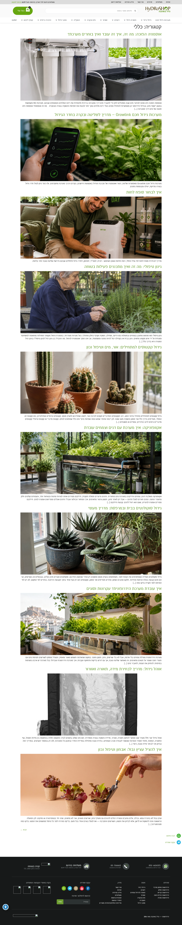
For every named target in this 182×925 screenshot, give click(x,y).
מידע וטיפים (129, 2)
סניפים (149, 2)
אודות (168, 2)
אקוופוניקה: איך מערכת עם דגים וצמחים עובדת (123, 427)
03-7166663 (116, 865)
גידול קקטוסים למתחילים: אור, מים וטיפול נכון (124, 347)
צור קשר (140, 2)
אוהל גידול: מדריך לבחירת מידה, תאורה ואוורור (123, 669)
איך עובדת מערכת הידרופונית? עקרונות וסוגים (124, 588)
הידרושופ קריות (163, 893)
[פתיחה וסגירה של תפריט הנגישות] (6, 907)
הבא (23, 830)
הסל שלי (21, 11)
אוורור (143, 895)
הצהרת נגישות (116, 898)
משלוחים (159, 2)
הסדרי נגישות (116, 900)
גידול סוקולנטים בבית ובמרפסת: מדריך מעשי (125, 508)
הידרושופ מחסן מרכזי (161, 887)
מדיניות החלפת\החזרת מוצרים (110, 903)
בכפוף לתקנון (16, 2)
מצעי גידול (141, 903)
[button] (146, 20)
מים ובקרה (141, 898)
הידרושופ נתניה (163, 898)
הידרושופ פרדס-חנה (161, 895)
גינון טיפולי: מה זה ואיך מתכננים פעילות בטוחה (123, 266)
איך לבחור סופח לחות (144, 192)
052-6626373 (154, 865)
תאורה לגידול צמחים (137, 893)
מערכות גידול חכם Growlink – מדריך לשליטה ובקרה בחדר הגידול (108, 114)
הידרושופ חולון (163, 890)
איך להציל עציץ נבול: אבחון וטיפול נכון (130, 749)
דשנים (143, 890)
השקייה (142, 900)
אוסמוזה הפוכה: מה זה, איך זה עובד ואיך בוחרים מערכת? (115, 34)
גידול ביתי (141, 887)
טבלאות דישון (116, 2)
